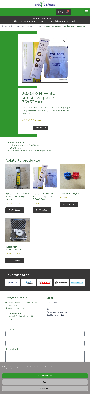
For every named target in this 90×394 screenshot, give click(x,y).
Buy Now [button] (14, 210)
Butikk (11, 26)
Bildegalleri (52, 303)
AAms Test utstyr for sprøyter (30, 26)
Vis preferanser (45, 388)
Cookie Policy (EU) (55, 315)
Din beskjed (11, 349)
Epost (8, 339)
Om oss (50, 309)
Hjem (3, 26)
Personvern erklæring (57, 312)
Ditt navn (10, 330)
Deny (45, 382)
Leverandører (53, 306)
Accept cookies (45, 375)
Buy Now (40, 128)
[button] (86, 11)
